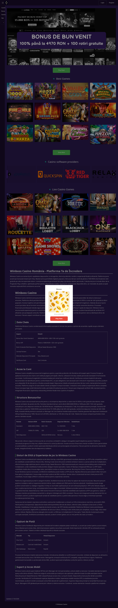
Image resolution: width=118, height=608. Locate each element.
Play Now (59, 318)
